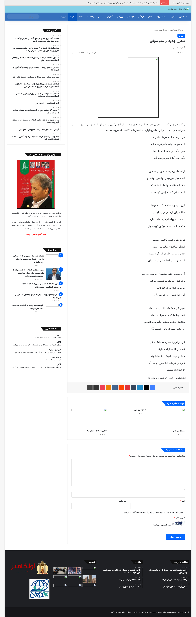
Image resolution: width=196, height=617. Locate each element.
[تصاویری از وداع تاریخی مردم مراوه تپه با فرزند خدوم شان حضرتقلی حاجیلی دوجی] (74, 570)
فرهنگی (141, 16)
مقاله (81, 16)
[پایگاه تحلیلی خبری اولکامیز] (178, 9)
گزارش (110, 16)
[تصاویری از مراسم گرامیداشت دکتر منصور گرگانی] (60, 579)
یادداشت (90, 16)
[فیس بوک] (152, 387)
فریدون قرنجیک (55, 349)
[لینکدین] (140, 387)
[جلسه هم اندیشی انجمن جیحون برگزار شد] (60, 570)
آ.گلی (59, 342)
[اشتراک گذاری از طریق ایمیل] (96, 387)
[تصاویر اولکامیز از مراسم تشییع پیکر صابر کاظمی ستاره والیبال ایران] (89, 588)
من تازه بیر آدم (179, 430)
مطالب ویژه (162, 16)
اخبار (173, 16)
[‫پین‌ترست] (127, 387)
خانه (182, 30)
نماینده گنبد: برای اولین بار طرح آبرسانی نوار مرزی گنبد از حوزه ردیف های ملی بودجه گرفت (28, 259)
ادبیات (72, 16)
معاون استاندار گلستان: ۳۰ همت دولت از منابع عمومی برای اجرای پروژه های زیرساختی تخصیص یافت (122, 2)
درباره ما (62, 16)
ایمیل (182, 501)
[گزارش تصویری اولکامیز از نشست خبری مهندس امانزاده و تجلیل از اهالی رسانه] (60, 588)
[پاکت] (102, 387)
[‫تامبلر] (133, 387)
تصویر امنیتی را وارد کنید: (162, 525)
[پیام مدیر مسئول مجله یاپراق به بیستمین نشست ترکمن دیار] (53, 309)
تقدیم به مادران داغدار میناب (96, 430)
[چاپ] (90, 387)
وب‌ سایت (122, 501)
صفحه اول (183, 16)
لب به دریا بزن (140, 409)
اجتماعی (130, 16)
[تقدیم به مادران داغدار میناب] (89, 418)
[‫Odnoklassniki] (108, 387)
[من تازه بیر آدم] (167, 418)
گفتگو (150, 16)
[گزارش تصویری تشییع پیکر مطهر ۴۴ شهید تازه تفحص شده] (74, 588)
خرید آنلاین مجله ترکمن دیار (36, 234)
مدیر (59, 334)
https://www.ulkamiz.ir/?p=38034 (161, 378)
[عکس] (89, 579)
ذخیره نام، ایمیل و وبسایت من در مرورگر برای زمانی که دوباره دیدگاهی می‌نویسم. (153, 512)
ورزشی (120, 16)
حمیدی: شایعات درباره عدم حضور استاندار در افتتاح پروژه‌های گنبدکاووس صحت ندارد (41, 285)
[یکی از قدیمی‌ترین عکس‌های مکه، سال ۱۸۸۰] (89, 570)
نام (183, 489)
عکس (100, 16)
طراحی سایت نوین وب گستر (120, 612)
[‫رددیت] (121, 387)
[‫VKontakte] (115, 387)
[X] (146, 387)
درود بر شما (56, 357)
